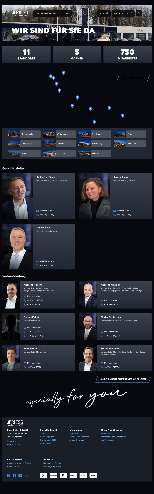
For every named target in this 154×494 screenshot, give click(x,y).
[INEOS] (83, 475)
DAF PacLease (107, 440)
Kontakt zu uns (121, 13)
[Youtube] (20, 475)
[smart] (63, 475)
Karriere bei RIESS (48, 440)
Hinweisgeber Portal (52, 466)
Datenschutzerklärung (79, 437)
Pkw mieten (106, 433)
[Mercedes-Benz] (43, 475)
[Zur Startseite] (20, 13)
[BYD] (73, 475)
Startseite (44, 433)
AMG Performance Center (19, 463)
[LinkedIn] (26, 475)
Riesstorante (13, 466)
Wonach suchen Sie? (46, 13)
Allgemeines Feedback (53, 463)
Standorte (11, 441)
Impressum (74, 433)
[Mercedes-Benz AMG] (53, 475)
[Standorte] (139, 13)
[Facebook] (14, 475)
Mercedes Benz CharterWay (113, 437)
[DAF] (93, 475)
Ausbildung (45, 443)
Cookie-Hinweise (76, 440)
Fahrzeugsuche (47, 437)
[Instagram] (8, 475)
